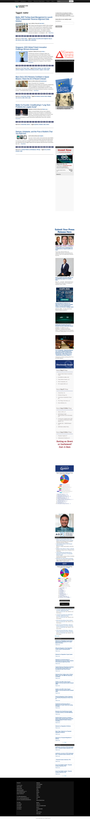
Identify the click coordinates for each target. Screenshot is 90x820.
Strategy (37, 790)
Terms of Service (39, 811)
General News (23, 96)
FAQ (37, 810)
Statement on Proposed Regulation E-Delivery (63, 738)
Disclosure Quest (19, 788)
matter (29, 40)
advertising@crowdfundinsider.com (26, 799)
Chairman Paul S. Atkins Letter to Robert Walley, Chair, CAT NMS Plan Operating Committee (64, 675)
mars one (20, 97)
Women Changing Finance (40, 800)
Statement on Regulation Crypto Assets (63, 654)
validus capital (46, 69)
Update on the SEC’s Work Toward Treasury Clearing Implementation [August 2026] (64, 683)
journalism (48, 149)
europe (22, 40)
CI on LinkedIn (19, 805)
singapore (41, 69)
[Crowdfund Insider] (22, 8)
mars (17, 97)
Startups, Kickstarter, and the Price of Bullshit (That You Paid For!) (34, 132)
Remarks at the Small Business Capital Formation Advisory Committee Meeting (63, 712)
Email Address (58, 21)
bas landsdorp (37, 96)
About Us (37, 807)
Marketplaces (23, 1)
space (29, 97)
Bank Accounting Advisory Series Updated (64, 620)
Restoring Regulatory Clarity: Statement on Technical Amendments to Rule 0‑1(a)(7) (64, 697)
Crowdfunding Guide (39, 808)
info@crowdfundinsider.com (22, 796)
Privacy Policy (38, 813)
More (53, 1)
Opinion (28, 124)
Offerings (30, 1)
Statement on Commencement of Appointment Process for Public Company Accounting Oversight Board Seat (64, 660)
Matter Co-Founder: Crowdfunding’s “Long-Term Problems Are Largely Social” (33, 106)
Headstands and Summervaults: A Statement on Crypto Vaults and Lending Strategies (64, 705)
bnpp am (50, 38)
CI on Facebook (19, 803)
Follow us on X (64, 604)
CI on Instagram (19, 807)
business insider (44, 96)
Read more (58, 644)
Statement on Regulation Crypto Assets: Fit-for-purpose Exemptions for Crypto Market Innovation (64, 642)
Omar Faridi (41, 23)
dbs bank (35, 68)
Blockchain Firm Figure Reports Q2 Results (64, 558)
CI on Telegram (19, 808)
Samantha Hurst (43, 81)
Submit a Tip (38, 803)
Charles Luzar (44, 109)
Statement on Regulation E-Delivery (63, 726)
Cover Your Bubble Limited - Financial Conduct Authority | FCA (63, 765)
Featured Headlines (39, 784)
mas (42, 68)
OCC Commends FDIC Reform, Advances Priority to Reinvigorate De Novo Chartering (64, 625)
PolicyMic (41, 136)
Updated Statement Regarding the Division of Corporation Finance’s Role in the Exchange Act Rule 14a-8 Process (64, 668)
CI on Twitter (19, 802)
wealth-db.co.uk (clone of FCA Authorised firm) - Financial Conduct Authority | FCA (64, 747)
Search (71, 1)
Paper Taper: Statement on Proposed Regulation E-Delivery (63, 732)
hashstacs (39, 68)
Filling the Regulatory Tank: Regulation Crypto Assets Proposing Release (63, 648)
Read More (51, 33)
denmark (19, 40)
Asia (22, 68)
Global (25, 38)
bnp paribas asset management (42, 38)
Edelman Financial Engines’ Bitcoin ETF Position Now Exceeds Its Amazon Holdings (64, 539)
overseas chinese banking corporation (31, 69)
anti (45, 149)
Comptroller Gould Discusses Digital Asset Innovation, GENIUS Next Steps (64, 609)
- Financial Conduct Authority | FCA (63, 759)
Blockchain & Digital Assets (39, 1)
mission (26, 97)
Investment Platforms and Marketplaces (28, 149)
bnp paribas (33, 38)
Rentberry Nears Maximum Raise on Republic (65, 548)
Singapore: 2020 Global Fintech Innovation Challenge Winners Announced (31, 48)
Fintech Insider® (19, 786)
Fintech (48, 1)
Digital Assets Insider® (20, 789)
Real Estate (38, 796)
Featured (16, 1)
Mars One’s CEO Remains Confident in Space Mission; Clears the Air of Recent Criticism (32, 77)
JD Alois (42, 51)
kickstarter (41, 124)
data (16, 40)
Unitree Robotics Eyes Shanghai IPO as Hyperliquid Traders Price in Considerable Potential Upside (64, 553)
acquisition (36, 124)
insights (26, 40)
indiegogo (49, 96)
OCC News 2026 (62, 611)
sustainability (33, 40)
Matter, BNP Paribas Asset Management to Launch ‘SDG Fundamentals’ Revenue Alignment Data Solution (34, 19)
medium (47, 124)
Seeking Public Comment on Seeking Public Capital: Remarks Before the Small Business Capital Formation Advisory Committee (64, 719)
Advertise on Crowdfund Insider (41, 805)
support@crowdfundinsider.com (24, 797)
